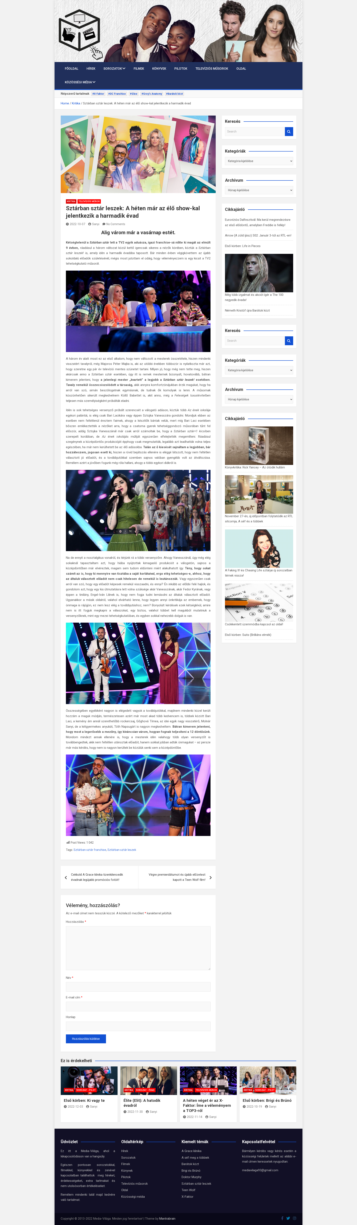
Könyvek (159, 68)
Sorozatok (113, 68)
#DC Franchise (117, 93)
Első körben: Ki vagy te (84, 1100)
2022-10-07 (77, 224)
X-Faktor (187, 1197)
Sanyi (95, 224)
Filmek (139, 68)
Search (289, 131)
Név (69, 978)
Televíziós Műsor (89, 201)
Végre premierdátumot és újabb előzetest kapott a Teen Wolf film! (177, 877)
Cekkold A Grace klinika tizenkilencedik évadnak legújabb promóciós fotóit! (97, 877)
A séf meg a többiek (195, 1157)
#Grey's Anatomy (152, 93)
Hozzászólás (76, 922)
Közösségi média (78, 82)
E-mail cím (74, 997)
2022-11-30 (135, 1111)
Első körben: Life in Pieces (243, 246)
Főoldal (71, 68)
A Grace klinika (191, 1151)
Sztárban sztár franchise (90, 849)
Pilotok (180, 68)
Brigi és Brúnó (191, 1170)
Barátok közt (190, 1164)
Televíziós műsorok (211, 68)
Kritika (71, 201)
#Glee (133, 93)
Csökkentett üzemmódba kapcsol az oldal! (254, 624)
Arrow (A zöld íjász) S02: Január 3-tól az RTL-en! (258, 235)
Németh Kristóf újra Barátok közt (247, 310)
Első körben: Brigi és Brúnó (267, 1100)
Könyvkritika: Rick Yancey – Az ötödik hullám (255, 467)
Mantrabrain (167, 1218)
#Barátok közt (174, 93)
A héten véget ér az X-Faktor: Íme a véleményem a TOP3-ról (207, 1105)
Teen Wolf (188, 1190)
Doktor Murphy (191, 1177)
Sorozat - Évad (145, 1090)
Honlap (70, 1017)
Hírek (91, 68)
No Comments (115, 224)
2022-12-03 (75, 1106)
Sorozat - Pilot (86, 1090)
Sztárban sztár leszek (121, 849)
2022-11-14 (194, 1117)
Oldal (241, 68)
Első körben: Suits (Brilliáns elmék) (248, 635)
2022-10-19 (254, 1106)
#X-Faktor (98, 93)
